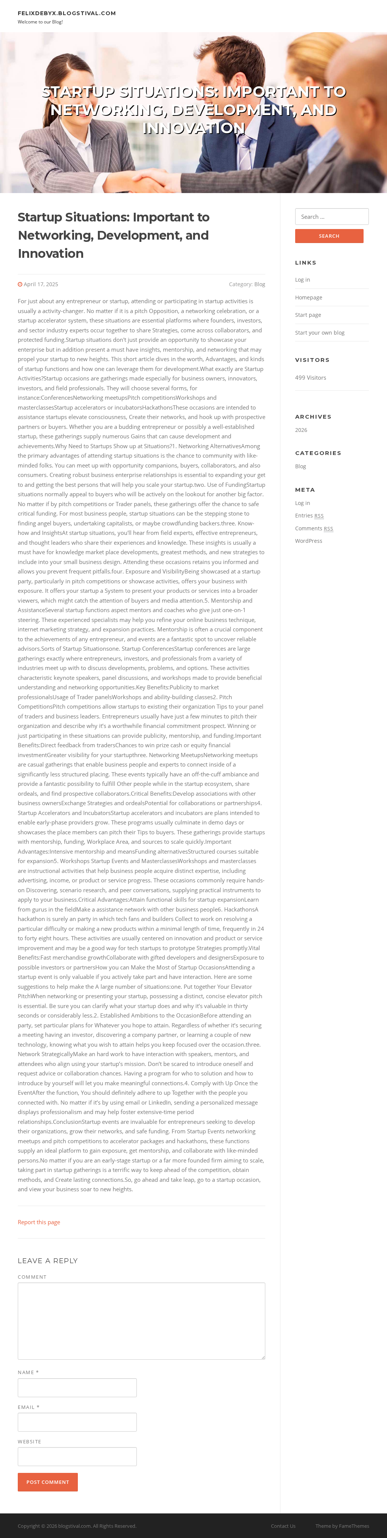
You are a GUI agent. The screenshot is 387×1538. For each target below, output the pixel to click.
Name (28, 1372)
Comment (32, 1276)
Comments (314, 528)
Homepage (308, 297)
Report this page (39, 1222)
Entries (309, 515)
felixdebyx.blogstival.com (67, 12)
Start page (308, 314)
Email (29, 1407)
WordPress (308, 540)
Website (30, 1441)
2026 (301, 429)
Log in (302, 279)
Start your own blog (320, 332)
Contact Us (283, 1525)
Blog (259, 284)
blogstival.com (74, 1525)
